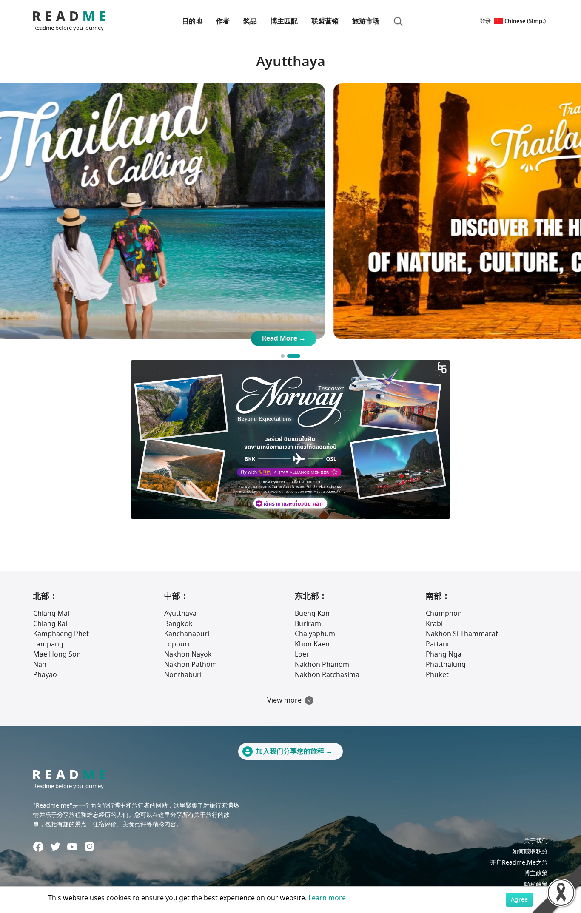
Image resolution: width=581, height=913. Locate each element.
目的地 (192, 21)
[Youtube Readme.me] (72, 846)
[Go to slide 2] (298, 356)
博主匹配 (284, 21)
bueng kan (312, 614)
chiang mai (51, 614)
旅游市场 (365, 21)
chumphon (444, 614)
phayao (45, 675)
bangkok (178, 624)
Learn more (327, 898)
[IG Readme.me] (89, 847)
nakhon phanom (322, 665)
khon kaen (312, 644)
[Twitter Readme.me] (55, 846)
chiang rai (50, 624)
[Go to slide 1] (287, 356)
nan (39, 665)
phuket (437, 675)
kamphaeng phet (61, 634)
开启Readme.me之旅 (519, 862)
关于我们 (536, 840)
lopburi (176, 644)
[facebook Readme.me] (38, 847)
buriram (308, 624)
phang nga (443, 654)
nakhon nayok (188, 654)
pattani (437, 644)
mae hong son (57, 654)
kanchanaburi (186, 634)
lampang (48, 644)
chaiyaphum (315, 634)
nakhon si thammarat (462, 634)
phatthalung (446, 665)
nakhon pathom (190, 665)
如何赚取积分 (530, 851)
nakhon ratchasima (327, 675)
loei (301, 654)
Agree (519, 899)
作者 (223, 21)
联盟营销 (325, 21)
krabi (434, 624)
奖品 (250, 21)
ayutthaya (180, 614)
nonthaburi (183, 675)
